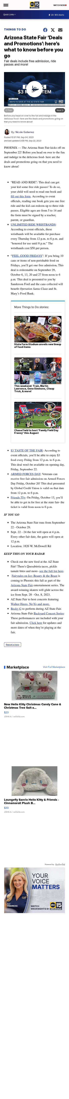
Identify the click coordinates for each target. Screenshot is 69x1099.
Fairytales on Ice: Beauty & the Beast (34, 576)
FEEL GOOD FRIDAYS (27, 256)
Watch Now (59, 5)
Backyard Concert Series (49, 613)
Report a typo (12, 644)
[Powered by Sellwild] (60, 864)
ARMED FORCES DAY (25, 474)
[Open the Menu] (6, 5)
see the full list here (51, 571)
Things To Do (15, 29)
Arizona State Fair (22, 585)
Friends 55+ (18, 497)
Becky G (16, 609)
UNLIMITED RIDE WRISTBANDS (33, 224)
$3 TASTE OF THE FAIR (27, 450)
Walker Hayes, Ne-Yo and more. (30, 604)
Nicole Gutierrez (24, 132)
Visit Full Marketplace (54, 667)
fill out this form (20, 196)
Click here (36, 623)
